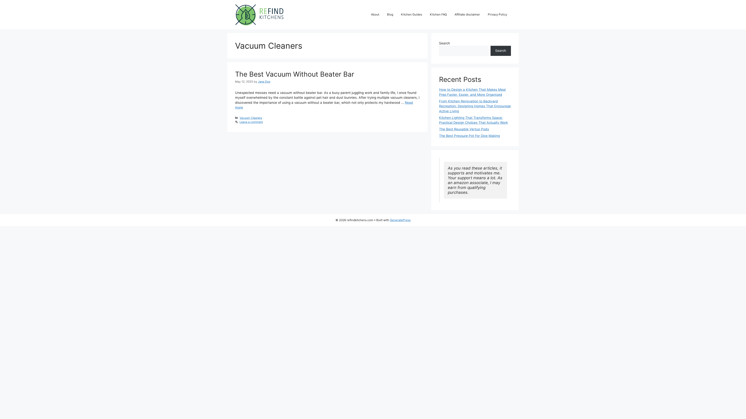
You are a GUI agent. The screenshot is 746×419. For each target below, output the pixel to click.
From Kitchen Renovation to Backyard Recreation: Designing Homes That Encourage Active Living (475, 106)
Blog (390, 14)
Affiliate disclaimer (467, 14)
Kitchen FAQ (438, 14)
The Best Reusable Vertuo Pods (464, 129)
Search (444, 43)
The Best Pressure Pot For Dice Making (469, 136)
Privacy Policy (497, 14)
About (375, 14)
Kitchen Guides (411, 14)
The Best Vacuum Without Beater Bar (294, 74)
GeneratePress (400, 220)
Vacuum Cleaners (251, 117)
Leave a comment (251, 122)
